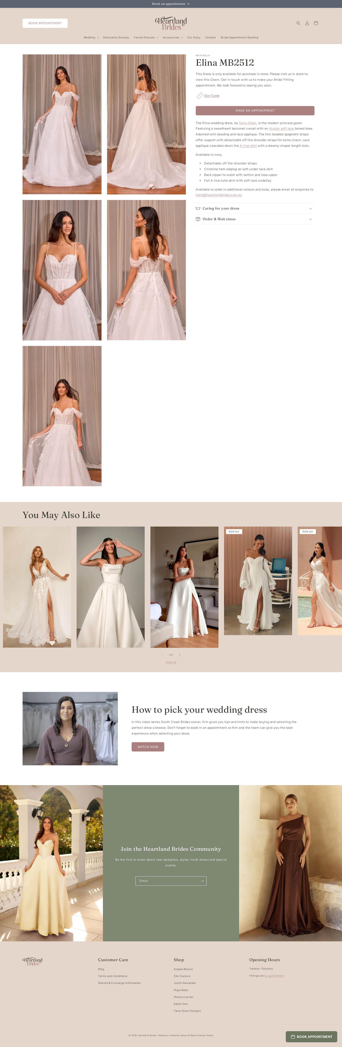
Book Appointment (45, 23)
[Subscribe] (202, 881)
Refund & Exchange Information (119, 983)
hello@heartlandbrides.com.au (219, 195)
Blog (101, 969)
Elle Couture (182, 976)
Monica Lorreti (183, 997)
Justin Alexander (185, 983)
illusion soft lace (281, 128)
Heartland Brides (147, 1035)
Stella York (181, 1004)
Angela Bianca (183, 969)
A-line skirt (248, 146)
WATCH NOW (148, 747)
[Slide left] (162, 655)
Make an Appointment (255, 110)
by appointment (274, 975)
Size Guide (211, 96)
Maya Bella (181, 990)
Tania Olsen (247, 123)
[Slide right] (179, 655)
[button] (91, 37)
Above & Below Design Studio (197, 1035)
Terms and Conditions (112, 976)
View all (171, 662)
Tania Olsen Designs (187, 1011)
